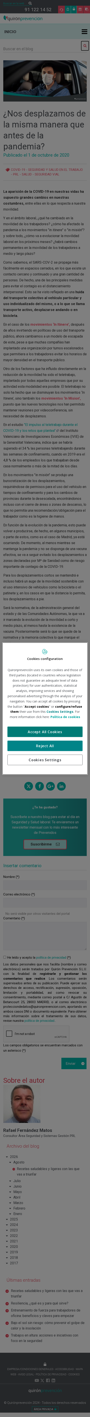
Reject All (45, 745)
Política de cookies (65, 717)
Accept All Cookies (45, 731)
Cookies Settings (45, 760)
